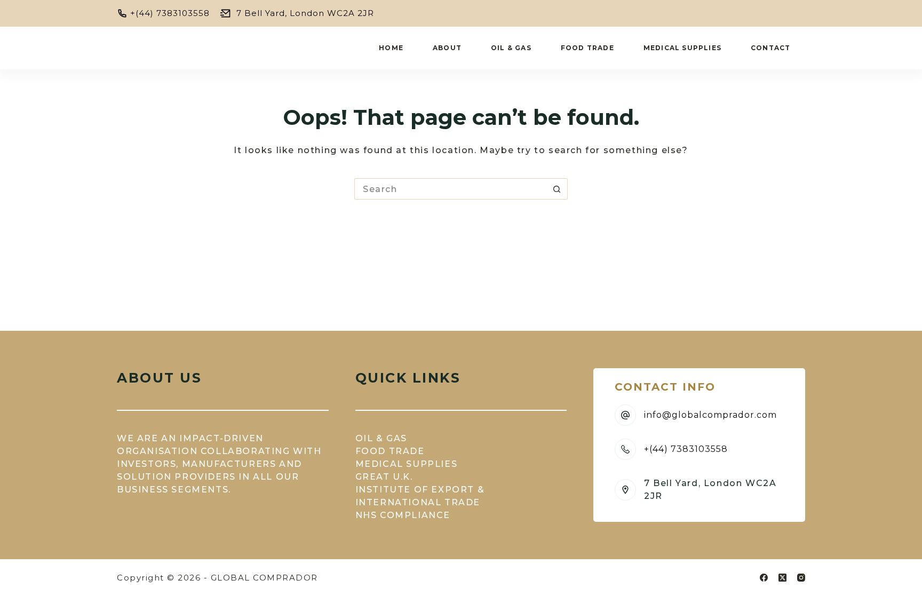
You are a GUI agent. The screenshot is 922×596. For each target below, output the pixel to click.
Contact (770, 48)
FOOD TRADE (390, 451)
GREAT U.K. (384, 477)
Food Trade (587, 48)
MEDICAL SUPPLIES (406, 464)
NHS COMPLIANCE (402, 515)
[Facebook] (764, 578)
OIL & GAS (381, 438)
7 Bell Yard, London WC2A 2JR (305, 13)
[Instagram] (801, 578)
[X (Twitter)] (782, 578)
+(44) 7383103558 (170, 13)
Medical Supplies (682, 48)
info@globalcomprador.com (710, 415)
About (447, 48)
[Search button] (557, 189)
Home (391, 48)
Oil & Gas (511, 48)
